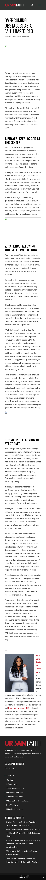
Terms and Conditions (15, 788)
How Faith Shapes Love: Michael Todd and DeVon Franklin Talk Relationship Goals (23, 832)
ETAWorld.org (12, 805)
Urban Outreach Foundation (17, 801)
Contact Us (9, 768)
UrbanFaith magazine (14, 809)
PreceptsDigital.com (14, 796)
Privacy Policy (11, 784)
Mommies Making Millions (20, 708)
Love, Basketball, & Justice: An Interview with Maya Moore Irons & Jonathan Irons (23, 843)
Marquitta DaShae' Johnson (18, 36)
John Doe (10, 858)
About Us (10, 776)
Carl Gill (9, 840)
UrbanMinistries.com (14, 792)
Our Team (10, 780)
